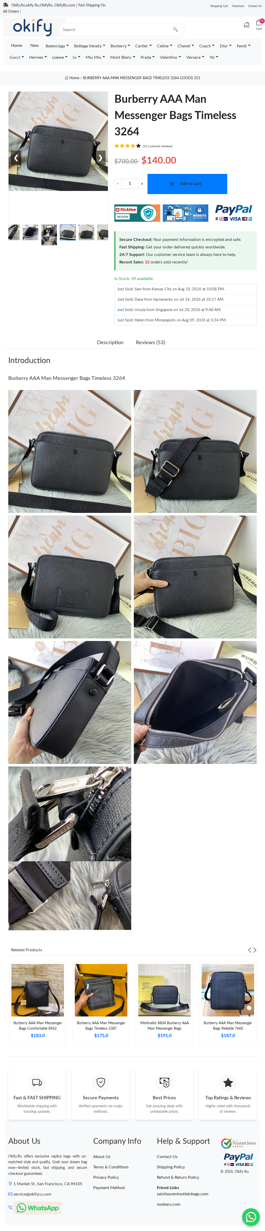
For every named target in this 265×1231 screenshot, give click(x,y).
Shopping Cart (219, 6)
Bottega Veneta (87, 46)
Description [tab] (110, 342)
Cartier (141, 46)
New (34, 45)
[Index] (247, 25)
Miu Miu (93, 57)
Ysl (212, 57)
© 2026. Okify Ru (234, 1172)
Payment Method (109, 1188)
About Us (102, 1157)
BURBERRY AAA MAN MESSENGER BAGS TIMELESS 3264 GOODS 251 (141, 78)
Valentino (168, 57)
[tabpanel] (37, 1006)
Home (16, 45)
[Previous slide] (250, 950)
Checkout (238, 6)
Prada (146, 57)
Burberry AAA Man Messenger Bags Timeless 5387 (101, 1025)
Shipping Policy (171, 1167)
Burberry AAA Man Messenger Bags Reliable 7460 (228, 1025)
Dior (224, 46)
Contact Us (255, 6)
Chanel (184, 46)
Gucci (15, 57)
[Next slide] (255, 950)
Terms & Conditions (111, 1167)
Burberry (119, 46)
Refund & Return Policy (178, 1177)
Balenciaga (55, 46)
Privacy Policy (106, 1177)
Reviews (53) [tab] (150, 342)
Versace (193, 57)
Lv (75, 57)
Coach (205, 46)
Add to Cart (190, 184)
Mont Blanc (120, 57)
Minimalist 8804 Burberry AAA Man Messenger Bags (164, 1025)
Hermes (36, 57)
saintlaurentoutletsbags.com (182, 1194)
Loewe (58, 57)
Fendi (242, 46)
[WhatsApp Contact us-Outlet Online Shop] (251, 1217)
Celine (162, 46)
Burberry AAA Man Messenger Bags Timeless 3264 (66, 378)
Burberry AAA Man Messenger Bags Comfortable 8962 (37, 1025)
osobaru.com (168, 1204)
